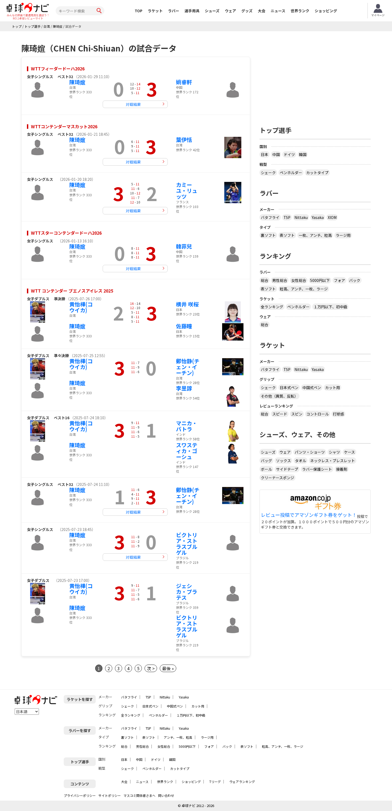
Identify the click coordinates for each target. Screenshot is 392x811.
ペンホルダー (291, 172)
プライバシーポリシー (80, 795)
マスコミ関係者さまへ (139, 795)
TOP (138, 10)
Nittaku (301, 217)
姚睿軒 (184, 82)
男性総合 (279, 280)
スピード (279, 414)
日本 (264, 154)
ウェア (230, 10)
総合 (264, 280)
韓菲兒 (184, 246)
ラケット (155, 10)
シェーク (268, 172)
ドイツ (289, 154)
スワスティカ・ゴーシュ (186, 451)
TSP (286, 217)
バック (354, 280)
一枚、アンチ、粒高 (315, 235)
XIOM (332, 217)
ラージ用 (343, 235)
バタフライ (270, 217)
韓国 (302, 154)
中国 (276, 154)
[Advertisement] (315, 76)
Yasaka (318, 217)
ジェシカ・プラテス (186, 591)
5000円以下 (320, 280)
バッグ (266, 460)
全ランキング (272, 306)
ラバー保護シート (317, 469)
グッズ (247, 10)
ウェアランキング (242, 781)
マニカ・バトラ (186, 426)
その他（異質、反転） (279, 396)
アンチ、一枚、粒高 (178, 737)
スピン (296, 414)
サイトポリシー (109, 795)
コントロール (317, 414)
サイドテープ (287, 469)
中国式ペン (311, 387)
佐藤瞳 (184, 326)
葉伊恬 (184, 139)
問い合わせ (166, 795)
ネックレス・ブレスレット (332, 460)
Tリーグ (215, 781)
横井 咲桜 (187, 304)
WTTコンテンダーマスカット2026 (64, 126)
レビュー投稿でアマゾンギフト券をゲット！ (309, 515)
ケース (349, 452)
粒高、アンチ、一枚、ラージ (304, 288)
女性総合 (298, 280)
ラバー (173, 10)
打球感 (338, 414)
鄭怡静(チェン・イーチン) (187, 367)
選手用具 (192, 10)
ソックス (283, 460)
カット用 (332, 387)
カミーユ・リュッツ (186, 190)
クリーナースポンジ (277, 477)
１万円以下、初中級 (330, 306)
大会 (261, 10)
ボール (266, 469)
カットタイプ (317, 172)
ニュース (278, 10)
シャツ (334, 452)
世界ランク (300, 10)
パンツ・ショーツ (310, 452)
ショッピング (326, 10)
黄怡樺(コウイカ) (81, 307)
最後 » (168, 668)
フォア (339, 280)
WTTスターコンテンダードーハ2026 (66, 233)
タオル (300, 460)
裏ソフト (268, 235)
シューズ (212, 10)
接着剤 (341, 469)
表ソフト (287, 235)
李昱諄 (184, 388)
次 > (151, 668)
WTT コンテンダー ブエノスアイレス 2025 (72, 290)
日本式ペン (289, 387)
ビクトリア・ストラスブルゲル (186, 543)
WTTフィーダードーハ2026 (58, 68)
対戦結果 (133, 104)
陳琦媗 (77, 82)
